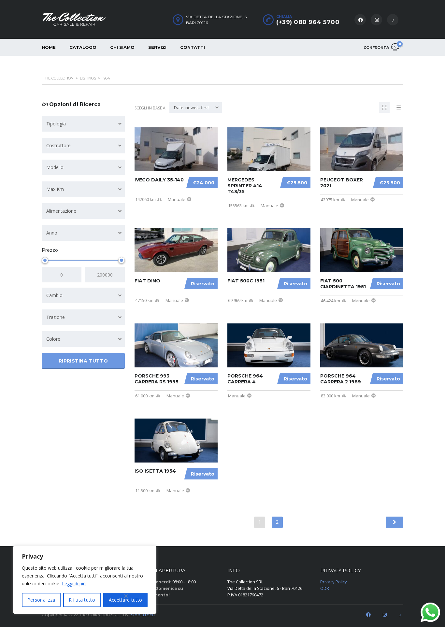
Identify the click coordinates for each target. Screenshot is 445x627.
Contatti (192, 47)
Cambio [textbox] (54, 295)
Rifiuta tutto (82, 600)
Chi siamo (122, 47)
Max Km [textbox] (55, 189)
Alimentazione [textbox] (61, 211)
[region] (84, 580)
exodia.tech (142, 614)
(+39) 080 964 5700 (307, 22)
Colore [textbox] (53, 339)
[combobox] (83, 124)
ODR (324, 588)
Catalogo (82, 47)
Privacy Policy (333, 582)
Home (49, 47)
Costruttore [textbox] (58, 145)
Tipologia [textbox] (56, 124)
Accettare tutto (125, 600)
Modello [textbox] (55, 167)
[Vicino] (126, 596)
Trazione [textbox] (55, 317)
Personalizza (41, 600)
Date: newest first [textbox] (191, 107)
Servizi (157, 47)
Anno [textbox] (51, 233)
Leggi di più (74, 583)
